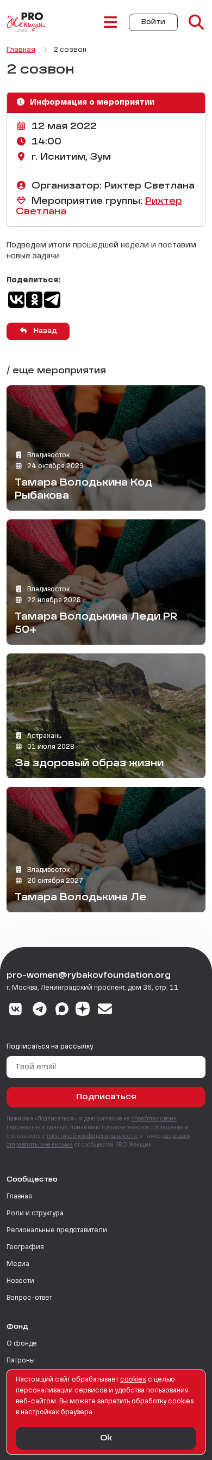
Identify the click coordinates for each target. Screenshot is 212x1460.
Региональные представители (57, 1230)
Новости (20, 1281)
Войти (153, 22)
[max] (62, 1010)
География (25, 1247)
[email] (105, 1010)
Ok (106, 1438)
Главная (19, 1197)
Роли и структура (35, 1213)
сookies (133, 1380)
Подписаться (106, 1097)
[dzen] (83, 1010)
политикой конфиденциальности (92, 1136)
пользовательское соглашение (142, 1127)
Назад (44, 331)
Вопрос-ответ (29, 1298)
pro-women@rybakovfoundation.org (89, 975)
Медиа (18, 1264)
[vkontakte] (15, 1010)
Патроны (21, 1361)
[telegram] (40, 1010)
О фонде (22, 1344)
